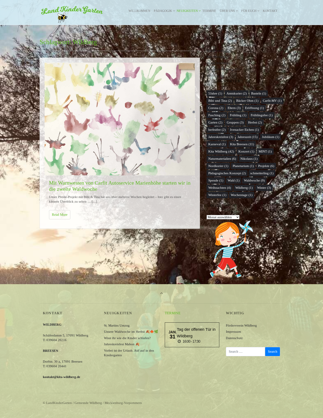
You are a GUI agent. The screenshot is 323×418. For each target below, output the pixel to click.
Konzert (246, 151)
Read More (59, 214)
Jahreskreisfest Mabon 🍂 (122, 344)
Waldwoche (254, 180)
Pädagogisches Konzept (227, 173)
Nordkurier (218, 166)
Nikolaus (249, 158)
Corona (215, 108)
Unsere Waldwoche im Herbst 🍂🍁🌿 (131, 331)
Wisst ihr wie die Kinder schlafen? (127, 338)
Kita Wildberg (216, 56)
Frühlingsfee (262, 115)
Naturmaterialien (222, 158)
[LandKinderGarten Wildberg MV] (72, 11)
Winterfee (217, 195)
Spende (215, 180)
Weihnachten (219, 187)
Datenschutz (234, 338)
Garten (215, 122)
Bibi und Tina (220, 100)
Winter (264, 187)
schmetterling (262, 173)
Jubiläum (270, 137)
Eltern (234, 108)
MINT (265, 151)
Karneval (217, 144)
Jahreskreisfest (220, 137)
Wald (234, 180)
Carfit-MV (272, 100)
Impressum (233, 331)
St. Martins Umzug (117, 325)
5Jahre (215, 93)
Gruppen (235, 122)
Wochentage (241, 195)
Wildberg (213, 75)
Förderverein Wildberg (241, 325)
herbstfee (217, 129)
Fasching (216, 115)
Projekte (266, 166)
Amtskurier (237, 93)
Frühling (238, 115)
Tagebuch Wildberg (220, 69)
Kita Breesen (215, 50)
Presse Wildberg (218, 63)
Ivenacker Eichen (244, 129)
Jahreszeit (248, 137)
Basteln (258, 93)
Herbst (255, 122)
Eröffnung (254, 108)
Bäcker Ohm (247, 100)
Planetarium (243, 166)
